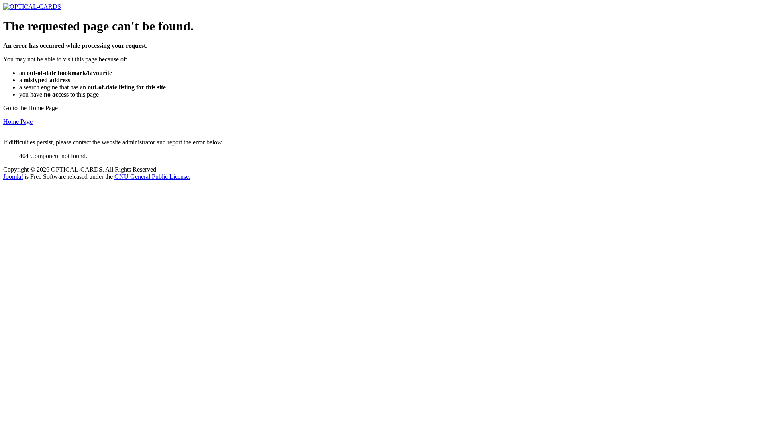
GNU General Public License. (152, 176)
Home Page (18, 121)
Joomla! (13, 176)
